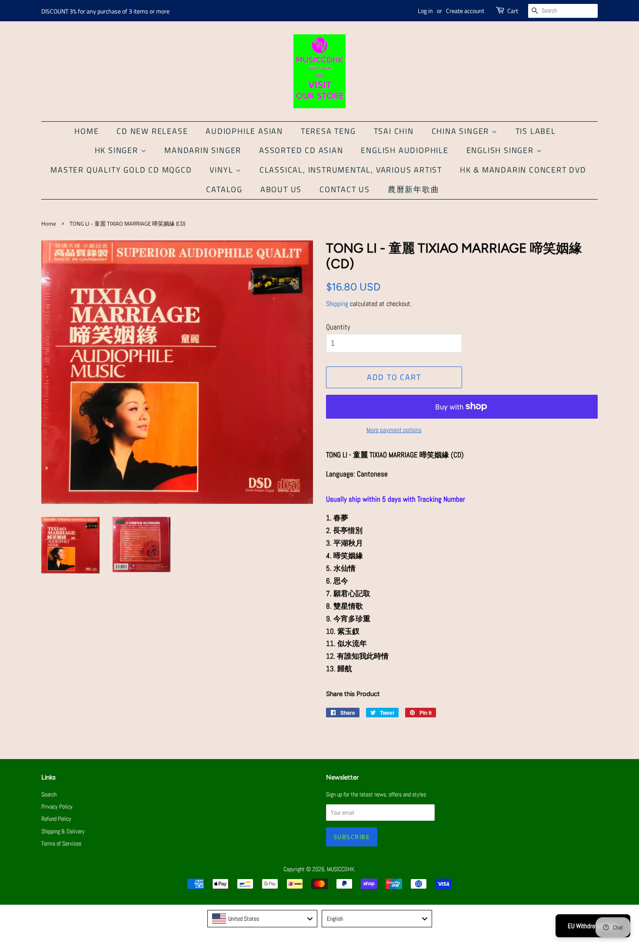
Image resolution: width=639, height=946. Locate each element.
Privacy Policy (57, 806)
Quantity (338, 327)
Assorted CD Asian (301, 150)
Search (49, 794)
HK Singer (118, 150)
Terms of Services (61, 843)
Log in (425, 10)
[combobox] (262, 918)
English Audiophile (404, 150)
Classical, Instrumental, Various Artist (351, 170)
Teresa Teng (328, 131)
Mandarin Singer (202, 150)
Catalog (224, 189)
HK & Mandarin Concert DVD (523, 170)
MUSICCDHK (340, 869)
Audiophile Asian (244, 131)
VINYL (223, 170)
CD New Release (152, 131)
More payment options (394, 430)
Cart (512, 10)
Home (86, 131)
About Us (281, 189)
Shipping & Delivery (63, 831)
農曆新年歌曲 (413, 189)
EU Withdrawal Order (593, 926)
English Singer (501, 150)
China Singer (462, 131)
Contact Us (345, 189)
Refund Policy (56, 819)
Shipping (337, 303)
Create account (465, 10)
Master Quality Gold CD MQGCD (121, 170)
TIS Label (536, 131)
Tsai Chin (394, 131)
